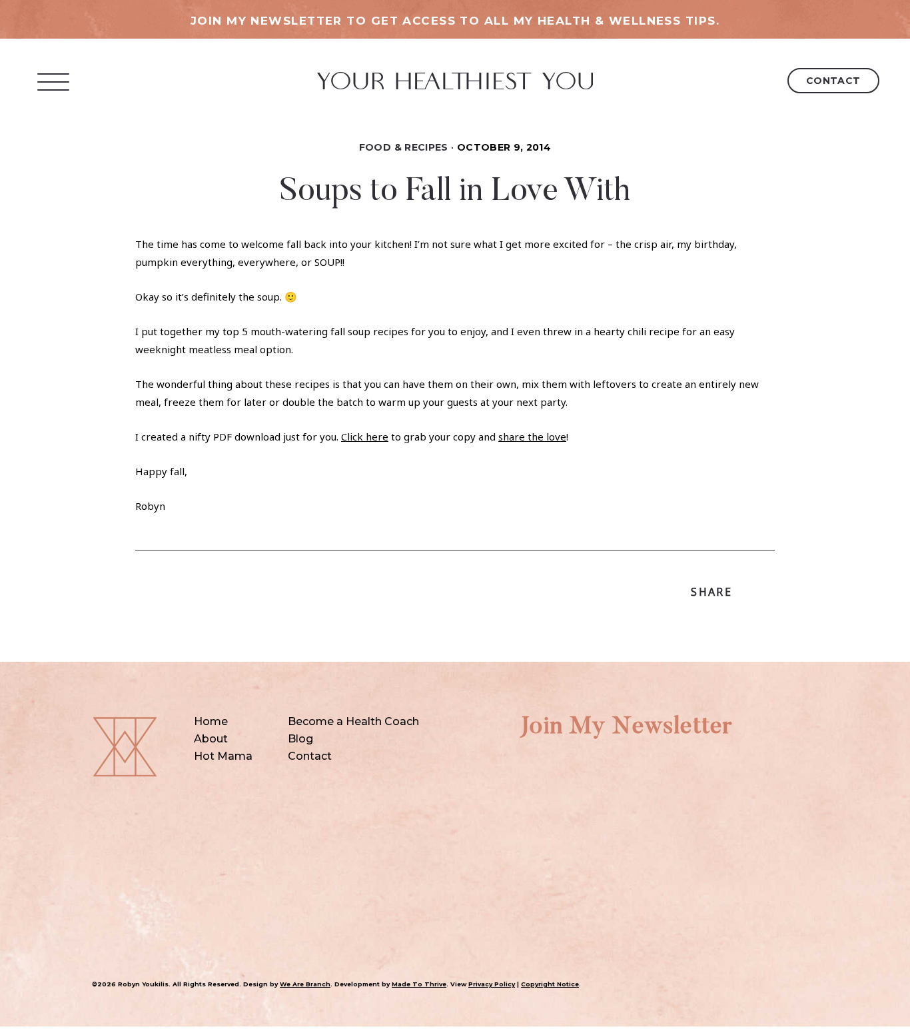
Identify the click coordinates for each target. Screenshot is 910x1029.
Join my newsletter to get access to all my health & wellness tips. (455, 20)
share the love (532, 436)
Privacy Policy (491, 984)
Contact (833, 81)
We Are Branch (305, 984)
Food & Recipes (403, 147)
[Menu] (53, 81)
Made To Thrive (419, 984)
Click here (364, 436)
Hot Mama (223, 756)
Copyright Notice (550, 984)
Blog (300, 738)
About (211, 738)
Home (211, 721)
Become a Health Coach (353, 721)
